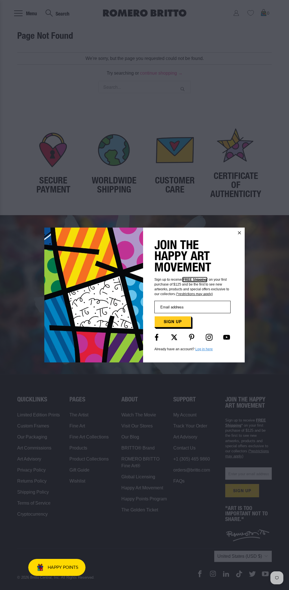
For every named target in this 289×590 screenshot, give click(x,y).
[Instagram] (209, 337)
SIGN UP (173, 321)
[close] (240, 233)
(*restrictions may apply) (194, 294)
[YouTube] (226, 337)
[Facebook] (156, 337)
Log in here (204, 349)
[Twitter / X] (174, 337)
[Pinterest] (191, 337)
